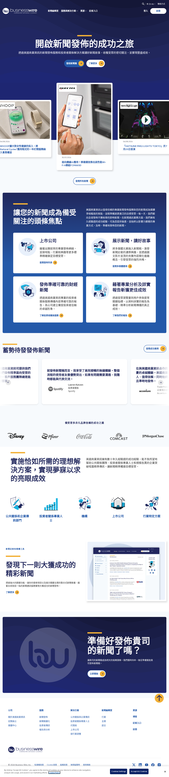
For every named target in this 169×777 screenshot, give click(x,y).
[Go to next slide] (160, 382)
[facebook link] (152, 764)
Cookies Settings (118, 771)
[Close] (165, 771)
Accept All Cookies (139, 771)
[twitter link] (133, 764)
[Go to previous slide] (8, 382)
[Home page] (20, 11)
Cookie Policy (54, 772)
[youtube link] (146, 765)
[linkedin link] (140, 764)
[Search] (143, 4)
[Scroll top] (159, 698)
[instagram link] (159, 764)
